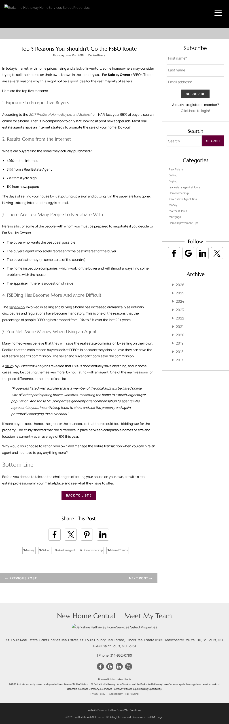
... (133, 550)
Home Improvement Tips (183, 223)
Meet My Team (148, 616)
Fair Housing (131, 693)
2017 (179, 360)
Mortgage (175, 217)
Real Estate (176, 169)
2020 (180, 334)
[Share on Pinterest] (87, 535)
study (9, 366)
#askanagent (66, 550)
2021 (179, 326)
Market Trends (119, 550)
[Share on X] (71, 535)
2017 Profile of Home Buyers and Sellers (59, 114)
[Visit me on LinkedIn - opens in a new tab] (203, 253)
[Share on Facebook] (55, 535)
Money (30, 550)
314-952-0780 (121, 655)
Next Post (139, 578)
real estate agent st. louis (184, 187)
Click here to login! (195, 110)
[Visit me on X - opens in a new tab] (217, 253)
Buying (173, 181)
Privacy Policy (98, 693)
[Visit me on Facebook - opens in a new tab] (174, 253)
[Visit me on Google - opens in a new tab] (188, 253)
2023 (180, 309)
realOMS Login (155, 717)
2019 (180, 343)
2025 (180, 293)
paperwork (17, 307)
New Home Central (86, 616)
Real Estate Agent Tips (183, 199)
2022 (180, 318)
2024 (180, 301)
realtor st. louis (178, 211)
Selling (46, 550)
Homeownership (92, 550)
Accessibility (116, 693)
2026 (180, 284)
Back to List (78, 495)
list (18, 226)
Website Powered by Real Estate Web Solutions (114, 710)
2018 (179, 351)
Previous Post (22, 578)
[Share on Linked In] (103, 535)
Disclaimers (138, 717)
